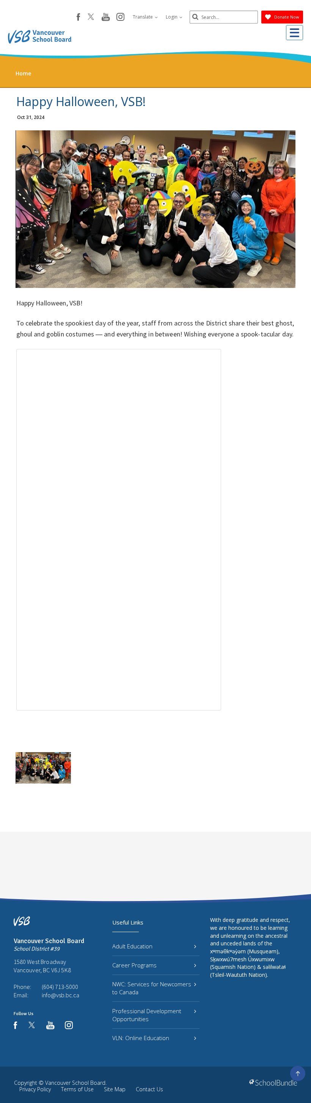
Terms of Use (77, 1089)
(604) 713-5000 (60, 986)
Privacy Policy (35, 1089)
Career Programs (134, 965)
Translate (143, 17)
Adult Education (132, 946)
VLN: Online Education (140, 1038)
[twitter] (91, 17)
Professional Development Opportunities (146, 1015)
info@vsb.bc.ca (60, 995)
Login (172, 17)
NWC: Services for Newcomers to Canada (151, 988)
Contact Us (149, 1089)
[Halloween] (43, 767)
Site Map (115, 1089)
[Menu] (294, 32)
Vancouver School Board (75, 1082)
